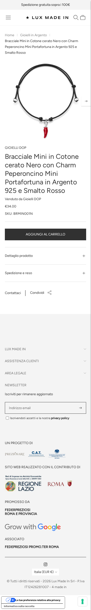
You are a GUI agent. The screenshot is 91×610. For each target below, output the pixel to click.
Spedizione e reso (18, 273)
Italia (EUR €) (44, 572)
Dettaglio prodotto (19, 256)
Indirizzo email (20, 402)
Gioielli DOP (15, 148)
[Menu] (8, 17)
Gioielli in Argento (33, 35)
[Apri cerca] (76, 17)
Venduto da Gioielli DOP (23, 199)
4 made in (59, 587)
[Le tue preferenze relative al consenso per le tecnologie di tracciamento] (82, 601)
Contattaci (13, 293)
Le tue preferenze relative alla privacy (38, 600)
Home (9, 35)
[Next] (86, 101)
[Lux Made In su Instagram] (45, 565)
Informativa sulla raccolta (19, 606)
